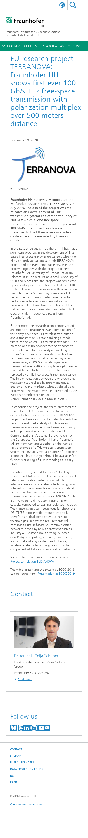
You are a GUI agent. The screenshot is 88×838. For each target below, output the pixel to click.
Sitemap (15, 755)
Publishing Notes (22, 762)
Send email (25, 679)
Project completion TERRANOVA (32, 561)
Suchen (73, 5)
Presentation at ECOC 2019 (56, 574)
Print (13, 782)
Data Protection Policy (26, 769)
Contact (16, 749)
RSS (12, 775)
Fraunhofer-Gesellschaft (27, 804)
